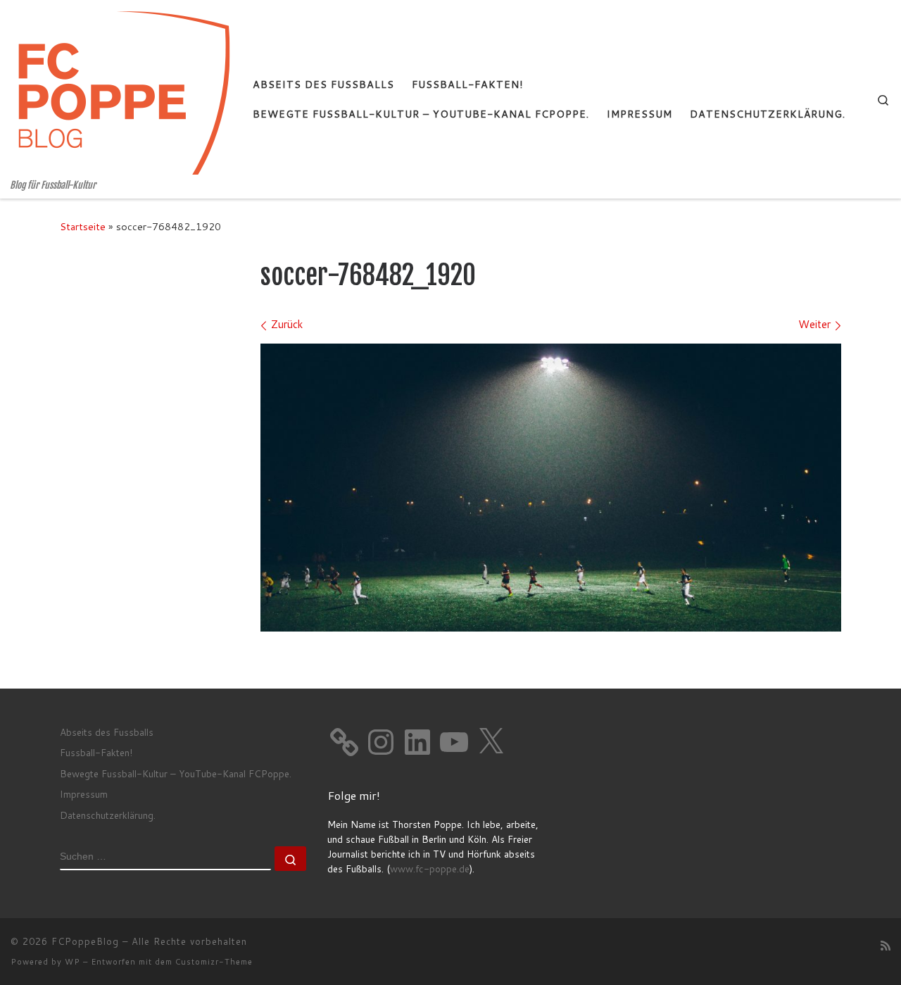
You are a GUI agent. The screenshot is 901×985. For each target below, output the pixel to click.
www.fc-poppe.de (430, 868)
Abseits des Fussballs (106, 732)
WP (72, 961)
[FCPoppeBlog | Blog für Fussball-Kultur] (121, 90)
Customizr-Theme (214, 961)
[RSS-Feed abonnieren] (885, 945)
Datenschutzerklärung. (108, 815)
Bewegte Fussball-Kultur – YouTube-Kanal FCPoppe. (175, 773)
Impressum (84, 794)
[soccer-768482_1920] (550, 488)
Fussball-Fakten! (96, 752)
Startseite (83, 226)
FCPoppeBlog (85, 941)
